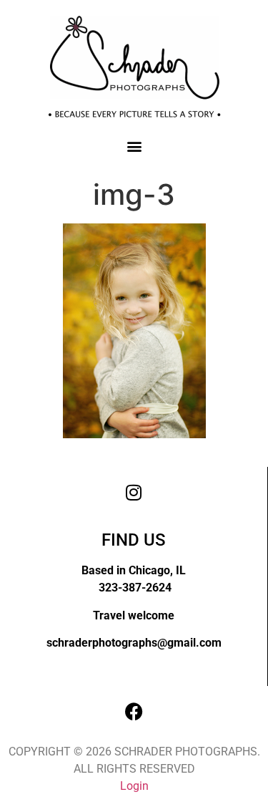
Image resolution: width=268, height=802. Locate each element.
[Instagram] (134, 492)
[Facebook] (134, 711)
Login (134, 786)
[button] (134, 146)
